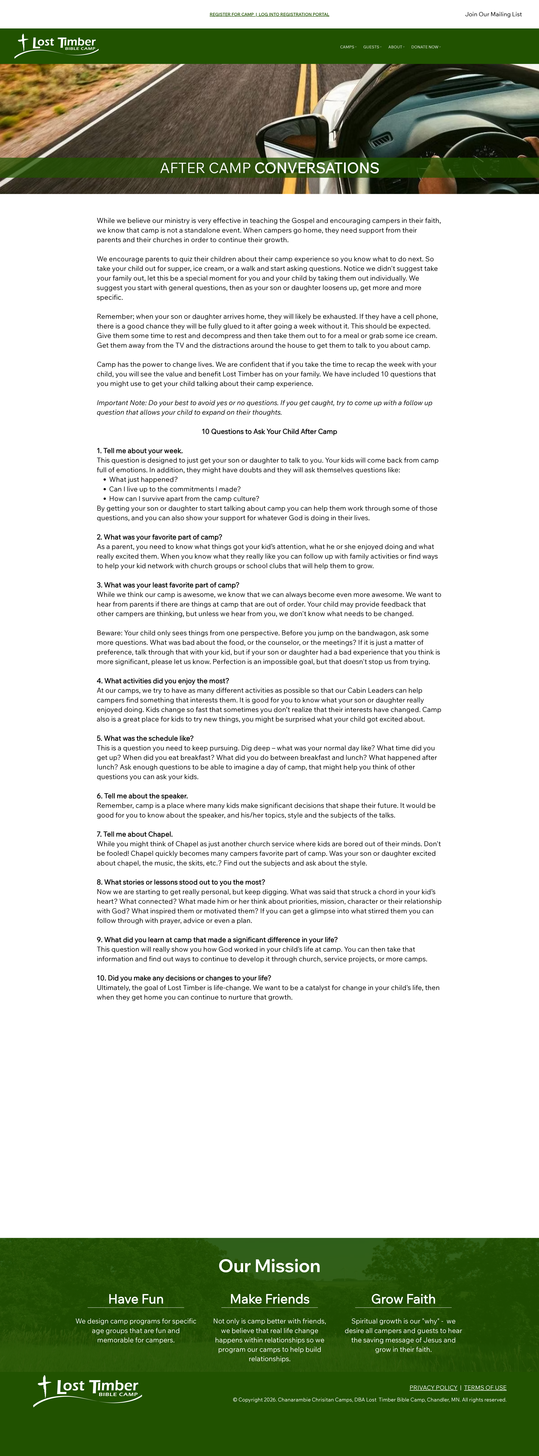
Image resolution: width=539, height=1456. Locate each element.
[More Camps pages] (356, 47)
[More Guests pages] (381, 47)
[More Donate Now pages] (440, 47)
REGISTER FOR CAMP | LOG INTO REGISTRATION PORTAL (269, 14)
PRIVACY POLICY (433, 1387)
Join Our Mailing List (493, 14)
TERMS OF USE (485, 1387)
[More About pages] (404, 47)
